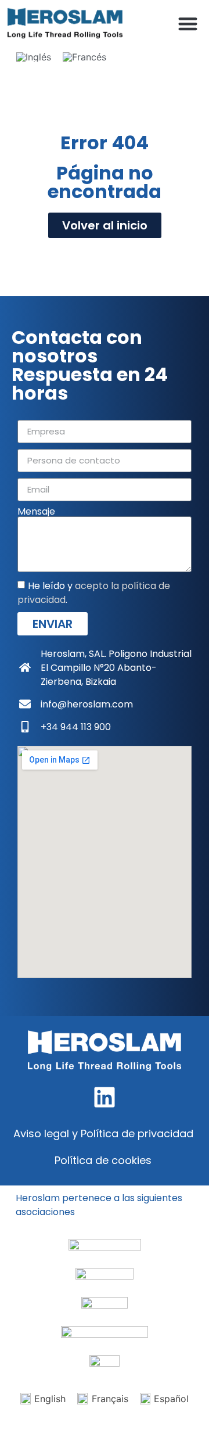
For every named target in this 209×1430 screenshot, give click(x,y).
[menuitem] (33, 56)
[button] (188, 23)
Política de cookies (103, 1160)
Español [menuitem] (171, 1398)
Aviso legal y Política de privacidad (103, 1133)
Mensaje (36, 511)
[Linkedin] (104, 1097)
